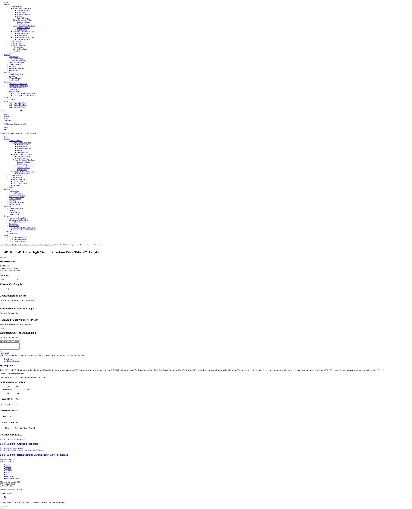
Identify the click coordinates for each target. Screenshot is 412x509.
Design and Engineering (17, 62)
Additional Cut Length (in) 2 (9, 337)
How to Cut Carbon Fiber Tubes (24, 93)
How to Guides (14, 91)
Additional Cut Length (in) (9, 313)
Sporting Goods (14, 80)
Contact (7, 116)
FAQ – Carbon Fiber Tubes (18, 103)
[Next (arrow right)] (3, 508)
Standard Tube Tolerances (17, 88)
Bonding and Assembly (16, 68)
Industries (7, 72)
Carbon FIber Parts (15, 41)
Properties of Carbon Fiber (18, 84)
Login (6, 114)
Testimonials (13, 99)
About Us (7, 97)
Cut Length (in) (5, 289)
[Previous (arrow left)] (1, 508)
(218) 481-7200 (5, 493)
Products (7, 4)
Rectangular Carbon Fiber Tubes (24, 26)
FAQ (6, 101)
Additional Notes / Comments (10, 341)
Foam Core (16, 51)
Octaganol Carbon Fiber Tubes (23, 37)
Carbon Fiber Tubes (15, 6)
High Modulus (22, 12)
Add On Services (14, 70)
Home (6, 3)
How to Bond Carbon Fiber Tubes (24, 95)
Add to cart (4, 353)
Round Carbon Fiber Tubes (22, 8)
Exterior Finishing (15, 64)
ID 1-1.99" (46, 355)
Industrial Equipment (16, 74)
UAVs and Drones (15, 78)
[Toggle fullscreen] (3, 506)
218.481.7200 (4, 133)
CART (9, 120)
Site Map (51, 502)
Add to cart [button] (10, 459)
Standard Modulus (23, 10)
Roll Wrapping (18, 59)
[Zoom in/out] (1, 506)
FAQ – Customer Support (17, 107)
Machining (12, 66)
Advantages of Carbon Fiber (18, 86)
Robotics (12, 76)
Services (7, 55)
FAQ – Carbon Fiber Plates (18, 105)
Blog (6, 118)
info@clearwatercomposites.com (11, 489)
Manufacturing (14, 57)
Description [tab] (8, 359)
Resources (7, 82)
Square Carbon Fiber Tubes (22, 20)
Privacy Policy (61, 502)
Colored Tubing (22, 18)
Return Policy (13, 89)
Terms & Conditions (12, 478)
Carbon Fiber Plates (15, 43)
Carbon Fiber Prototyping (17, 60)
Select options (18, 448)
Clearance (12, 53)
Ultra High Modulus (24, 14)
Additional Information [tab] (12, 361)
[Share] (5, 506)
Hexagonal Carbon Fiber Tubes (23, 32)
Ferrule (19, 16)
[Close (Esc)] (7, 506)
